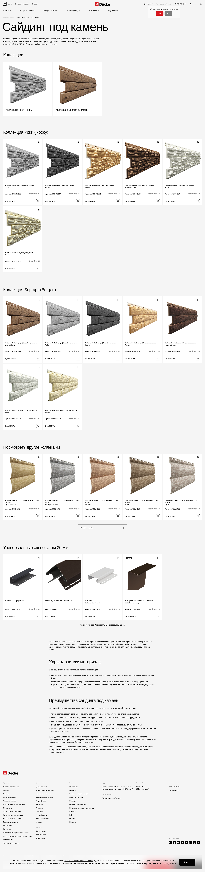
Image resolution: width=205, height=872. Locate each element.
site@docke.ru (174, 790)
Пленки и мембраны (10, 822)
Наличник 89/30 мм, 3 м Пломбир (93, 602)
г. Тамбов (117, 798)
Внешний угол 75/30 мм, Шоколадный (58, 601)
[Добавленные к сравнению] (191, 4)
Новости (72, 822)
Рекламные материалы (44, 797)
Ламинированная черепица (13, 815)
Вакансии (72, 811)
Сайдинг (6, 11)
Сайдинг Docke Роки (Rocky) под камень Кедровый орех (139, 186)
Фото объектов (41, 815)
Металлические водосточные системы (17, 836)
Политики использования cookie (78, 861)
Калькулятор (41, 835)
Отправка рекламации (77, 804)
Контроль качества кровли (79, 794)
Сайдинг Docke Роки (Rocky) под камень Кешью (19, 254)
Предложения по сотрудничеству (81, 808)
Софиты (6, 794)
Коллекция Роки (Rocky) (25, 132)
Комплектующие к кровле (12, 818)
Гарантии (39, 804)
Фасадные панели (26, 11)
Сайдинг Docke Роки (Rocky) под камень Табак (19, 186)
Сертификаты (41, 801)
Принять (187, 862)
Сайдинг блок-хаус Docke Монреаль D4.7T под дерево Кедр (141, 502)
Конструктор (40, 831)
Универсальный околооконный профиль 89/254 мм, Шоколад (139, 602)
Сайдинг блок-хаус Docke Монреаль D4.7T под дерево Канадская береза (61, 502)
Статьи (39, 822)
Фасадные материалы (11, 787)
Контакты (72, 790)
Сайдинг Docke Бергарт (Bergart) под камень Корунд (100, 344)
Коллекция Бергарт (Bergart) (29, 289)
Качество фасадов (76, 797)
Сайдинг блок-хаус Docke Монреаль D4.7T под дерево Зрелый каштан (22, 502)
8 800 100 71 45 (174, 787)
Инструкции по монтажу (45, 790)
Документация (41, 787)
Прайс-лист (40, 838)
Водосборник (8, 840)
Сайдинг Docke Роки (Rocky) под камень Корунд (59, 186)
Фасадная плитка (49, 11)
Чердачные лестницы (11, 843)
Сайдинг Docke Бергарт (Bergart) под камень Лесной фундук (21, 344)
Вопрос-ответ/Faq (42, 818)
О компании (73, 787)
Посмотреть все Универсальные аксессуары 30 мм (102, 625)
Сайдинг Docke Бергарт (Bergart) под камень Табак (61, 344)
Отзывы (72, 818)
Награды (72, 801)
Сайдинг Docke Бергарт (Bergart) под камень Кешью (61, 411)
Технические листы (43, 794)
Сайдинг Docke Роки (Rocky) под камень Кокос (179, 186)
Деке (5, 17)
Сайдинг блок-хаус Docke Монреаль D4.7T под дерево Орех (181, 502)
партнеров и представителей (135, 749)
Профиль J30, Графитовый (14, 601)
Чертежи (39, 808)
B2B (70, 815)
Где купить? (148, 4)
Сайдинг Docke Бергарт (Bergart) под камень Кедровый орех (180, 344)
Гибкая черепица (72, 11)
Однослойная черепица (12, 811)
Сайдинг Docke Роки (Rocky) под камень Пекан (99, 186)
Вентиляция (93, 11)
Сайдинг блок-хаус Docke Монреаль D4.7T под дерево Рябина (101, 502)
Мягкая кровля (8, 808)
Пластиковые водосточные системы (16, 833)
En (201, 4)
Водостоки (112, 11)
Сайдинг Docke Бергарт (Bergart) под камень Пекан (140, 344)
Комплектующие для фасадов (14, 804)
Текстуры (39, 811)
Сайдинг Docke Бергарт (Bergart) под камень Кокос (21, 411)
